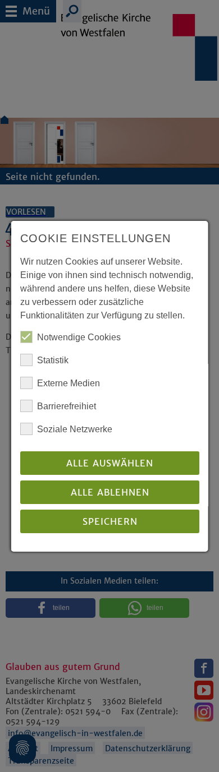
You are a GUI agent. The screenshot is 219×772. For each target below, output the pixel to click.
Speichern (109, 521)
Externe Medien (68, 383)
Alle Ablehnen (109, 492)
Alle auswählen (109, 463)
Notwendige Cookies (79, 337)
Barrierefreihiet (66, 406)
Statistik (53, 360)
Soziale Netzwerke (74, 429)
